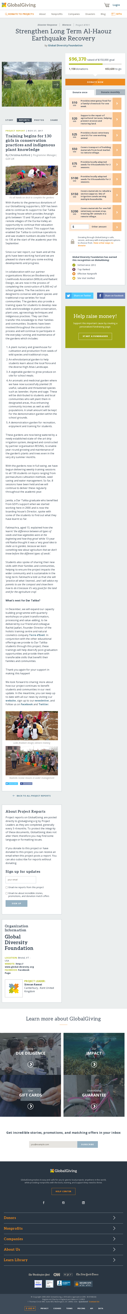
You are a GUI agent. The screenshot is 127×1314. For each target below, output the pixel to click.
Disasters (90, 14)
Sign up (16, 903)
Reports (24, 120)
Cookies (57, 1308)
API (91, 1308)
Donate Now (95, 82)
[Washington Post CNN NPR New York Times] (63, 1275)
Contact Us (94, 1301)
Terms (69, 1308)
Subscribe (87, 1144)
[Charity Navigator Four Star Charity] (40, 1284)
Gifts (119, 13)
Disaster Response (47, 24)
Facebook (27, 704)
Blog (103, 14)
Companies (74, 14)
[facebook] (43, 1202)
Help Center (63, 1191)
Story (9, 120)
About (42, 14)
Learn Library (16, 1260)
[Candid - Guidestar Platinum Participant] (51, 1284)
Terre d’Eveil (37, 635)
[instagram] (63, 1202)
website (11, 700)
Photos (39, 120)
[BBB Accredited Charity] (65, 1283)
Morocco (67, 24)
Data (100, 1308)
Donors (10, 1218)
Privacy (44, 1308)
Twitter (43, 704)
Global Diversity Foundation (65, 45)
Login (116, 5)
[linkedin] (83, 1202)
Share (54, 120)
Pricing (81, 1308)
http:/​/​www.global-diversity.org (19, 965)
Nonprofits (57, 14)
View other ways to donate (95, 244)
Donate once (80, 92)
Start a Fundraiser (95, 336)
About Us (12, 1250)
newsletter (42, 700)
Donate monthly (110, 92)
